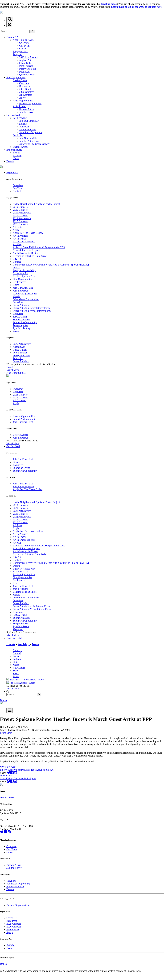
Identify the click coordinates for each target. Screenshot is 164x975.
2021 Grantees (20, 215)
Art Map (17, 155)
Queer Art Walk (27, 74)
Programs (17, 54)
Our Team (24, 45)
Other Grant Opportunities (26, 299)
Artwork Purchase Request (26, 250)
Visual (16, 673)
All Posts (17, 227)
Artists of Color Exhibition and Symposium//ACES (39, 247)
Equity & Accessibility (24, 270)
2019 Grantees (20, 206)
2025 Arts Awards (28, 57)
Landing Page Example (25, 293)
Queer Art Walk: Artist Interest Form (31, 308)
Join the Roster (26, 112)
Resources (24, 86)
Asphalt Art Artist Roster (25, 253)
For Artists (18, 135)
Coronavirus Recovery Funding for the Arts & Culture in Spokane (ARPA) (51, 264)
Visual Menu (12, 370)
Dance (16, 656)
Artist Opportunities (23, 100)
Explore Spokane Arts (24, 276)
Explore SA (12, 37)
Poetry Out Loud (27, 68)
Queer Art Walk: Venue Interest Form (32, 310)
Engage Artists (20, 51)
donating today (109, 4)
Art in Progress (20, 235)
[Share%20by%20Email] (15, 772)
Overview (24, 42)
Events (16, 152)
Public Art (24, 71)
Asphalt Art (25, 60)
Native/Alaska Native (33, 679)
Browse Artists (26, 109)
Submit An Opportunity (31, 132)
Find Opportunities (15, 77)
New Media (19, 667)
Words (16, 676)
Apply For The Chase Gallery (34, 144)
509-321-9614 (7, 797)
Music (16, 664)
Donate (23, 123)
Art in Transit (19, 238)
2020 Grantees (20, 209)
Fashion (17, 659)
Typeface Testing (21, 328)
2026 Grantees (26, 92)
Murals (16, 296)
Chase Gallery (26, 63)
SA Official (15, 679)
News (16, 158)
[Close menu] (9, 24)
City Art (17, 258)
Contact (23, 48)
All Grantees (25, 94)
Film (15, 662)
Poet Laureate (26, 66)
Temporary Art (20, 325)
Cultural (17, 653)
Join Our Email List (29, 120)
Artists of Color (27, 682)
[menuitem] (85, 271)
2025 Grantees (26, 89)
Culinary (17, 650)
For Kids (14, 682)
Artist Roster (19, 106)
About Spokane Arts (23, 40)
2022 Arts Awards (22, 218)
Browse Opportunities (30, 103)
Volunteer (24, 126)
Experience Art (14, 149)
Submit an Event (27, 129)
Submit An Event (21, 319)
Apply (22, 97)
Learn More (6, 732)
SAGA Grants (20, 80)
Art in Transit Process (24, 241)
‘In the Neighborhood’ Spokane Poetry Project (36, 204)
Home (16, 284)
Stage (15, 670)
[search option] (9, 19)
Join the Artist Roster (29, 141)
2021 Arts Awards (22, 212)
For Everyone (20, 118)
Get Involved (13, 115)
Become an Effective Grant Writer (30, 256)
